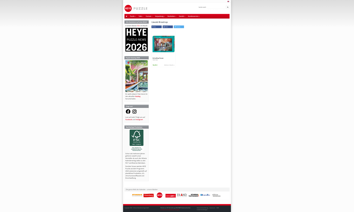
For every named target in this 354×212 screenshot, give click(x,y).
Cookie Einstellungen (202, 209)
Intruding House (157, 59)
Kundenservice (193, 16)
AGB (217, 208)
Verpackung (159, 16)
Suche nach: (202, 7)
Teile (140, 16)
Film (138, 26)
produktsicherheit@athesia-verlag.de (169, 209)
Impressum (212, 208)
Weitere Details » (169, 65)
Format (148, 16)
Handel (181, 16)
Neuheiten (171, 16)
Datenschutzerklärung (202, 208)
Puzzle (132, 16)
